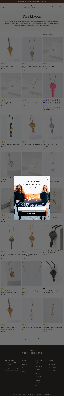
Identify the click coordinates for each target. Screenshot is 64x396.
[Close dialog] (47, 178)
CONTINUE (32, 214)
